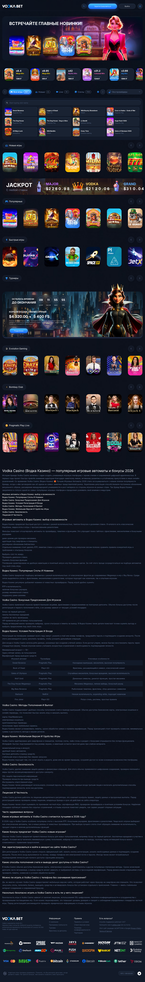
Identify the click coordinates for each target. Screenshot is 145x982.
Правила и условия (81, 922)
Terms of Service (105, 931)
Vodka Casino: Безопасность (15, 512)
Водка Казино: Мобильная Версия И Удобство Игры (25, 509)
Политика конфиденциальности (82, 929)
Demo (10, 174)
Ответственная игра (81, 925)
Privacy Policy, (136, 928)
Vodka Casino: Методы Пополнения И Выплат (22, 506)
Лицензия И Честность (12, 515)
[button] (4, 92)
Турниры (52, 928)
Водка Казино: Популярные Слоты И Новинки (22, 497)
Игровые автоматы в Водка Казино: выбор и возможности (28, 494)
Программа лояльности (58, 925)
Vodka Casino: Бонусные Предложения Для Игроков (25, 500)
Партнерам (78, 933)
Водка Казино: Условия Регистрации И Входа (22, 503)
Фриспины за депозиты (58, 931)
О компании (53, 922)
